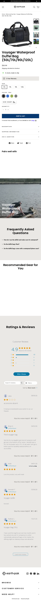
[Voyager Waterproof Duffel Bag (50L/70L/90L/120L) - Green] (7, 168)
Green (11, 96)
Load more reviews (20, 554)
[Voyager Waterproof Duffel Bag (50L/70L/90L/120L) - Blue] (5, 168)
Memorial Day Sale (11, 14)
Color (6, 92)
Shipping (4, 68)
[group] (20, 198)
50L (4, 87)
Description (7, 126)
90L (16, 87)
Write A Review (21, 374)
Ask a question (8, 137)
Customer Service (13, 588)
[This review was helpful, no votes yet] (32, 418)
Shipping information (10, 131)
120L (22, 87)
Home (3, 14)
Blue (7, 96)
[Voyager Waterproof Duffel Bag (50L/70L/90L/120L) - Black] (3, 168)
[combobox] (30, 388)
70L (10, 87)
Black (3, 96)
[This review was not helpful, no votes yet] (35, 418)
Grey (16, 96)
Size (3, 83)
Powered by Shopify (25, 598)
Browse (6, 582)
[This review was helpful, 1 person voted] (32, 547)
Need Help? (8, 594)
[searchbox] (12, 382)
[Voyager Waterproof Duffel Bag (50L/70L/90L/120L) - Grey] (9, 168)
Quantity (5, 106)
